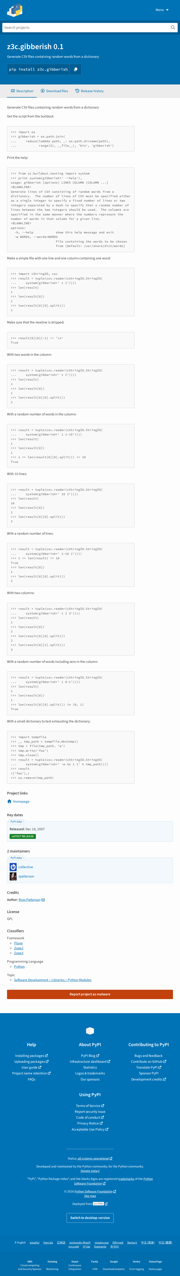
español (34, 1243)
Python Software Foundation (93, 1191)
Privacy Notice (88, 1123)
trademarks (126, 1179)
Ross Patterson (30, 899)
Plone (18, 943)
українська (102, 1243)
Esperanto (100, 1247)
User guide (30, 1067)
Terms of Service (88, 1105)
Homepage (21, 801)
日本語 (61, 1243)
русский (73, 1247)
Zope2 (18, 948)
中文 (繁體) (165, 1243)
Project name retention (29, 1073)
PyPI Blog (88, 1055)
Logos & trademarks (90, 1073)
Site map (90, 1196)
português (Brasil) (80, 1243)
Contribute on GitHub (146, 1061)
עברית (86, 1247)
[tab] (22, 91)
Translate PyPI (147, 1067)
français (48, 1243)
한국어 (114, 1247)
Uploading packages (29, 1061)
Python (19, 966)
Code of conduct (88, 1117)
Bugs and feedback (149, 1055)
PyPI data (16, 822)
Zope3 (18, 953)
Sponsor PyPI (148, 1073)
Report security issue (90, 1111)
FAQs (31, 1079)
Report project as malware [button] (90, 994)
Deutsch (132, 1243)
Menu (160, 9)
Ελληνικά (117, 1243)
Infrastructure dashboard (88, 1061)
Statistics (90, 1067)
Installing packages (29, 1055)
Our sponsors (90, 1079)
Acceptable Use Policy (88, 1129)
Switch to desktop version (90, 1217)
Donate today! (90, 1171)
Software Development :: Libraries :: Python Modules (52, 979)
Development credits (146, 1079)
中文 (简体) (148, 1243)
